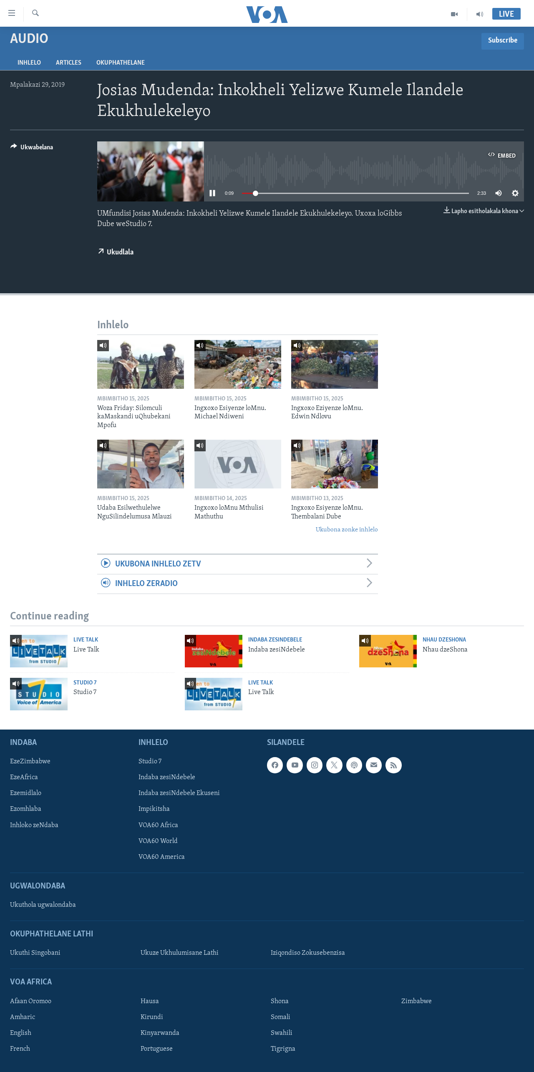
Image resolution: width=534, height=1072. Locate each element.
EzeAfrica (24, 777)
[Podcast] (354, 765)
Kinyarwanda (160, 1033)
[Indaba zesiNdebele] (213, 651)
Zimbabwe (416, 1001)
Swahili (281, 1033)
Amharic (22, 1017)
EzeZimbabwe (30, 761)
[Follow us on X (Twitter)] (334, 765)
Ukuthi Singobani (35, 953)
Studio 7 (85, 683)
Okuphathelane (120, 63)
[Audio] (479, 14)
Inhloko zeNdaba (34, 825)
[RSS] (393, 765)
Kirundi (152, 1017)
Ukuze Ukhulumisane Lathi (180, 953)
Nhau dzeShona (444, 640)
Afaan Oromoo (30, 1001)
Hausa (150, 1001)
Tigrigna (283, 1049)
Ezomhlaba (25, 809)
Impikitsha (154, 809)
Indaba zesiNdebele (275, 640)
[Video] (454, 14)
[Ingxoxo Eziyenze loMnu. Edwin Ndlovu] (334, 364)
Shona (280, 1001)
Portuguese (157, 1049)
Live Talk (85, 640)
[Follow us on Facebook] (275, 765)
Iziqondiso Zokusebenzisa (308, 953)
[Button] (31, 149)
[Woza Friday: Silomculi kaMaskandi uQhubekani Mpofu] (140, 364)
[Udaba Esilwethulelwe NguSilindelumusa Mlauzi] (140, 464)
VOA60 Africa (158, 825)
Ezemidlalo (25, 793)
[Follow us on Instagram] (314, 765)
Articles (68, 63)
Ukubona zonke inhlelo (347, 530)
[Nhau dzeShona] (388, 651)
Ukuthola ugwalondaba (43, 905)
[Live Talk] (39, 651)
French (20, 1049)
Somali (280, 1017)
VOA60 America (162, 856)
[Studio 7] (39, 694)
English (20, 1033)
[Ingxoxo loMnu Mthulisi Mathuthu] (237, 464)
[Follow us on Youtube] (294, 765)
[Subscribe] (374, 765)
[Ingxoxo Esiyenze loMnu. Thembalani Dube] (334, 464)
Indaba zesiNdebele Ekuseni (179, 793)
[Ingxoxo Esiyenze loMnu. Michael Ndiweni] (237, 364)
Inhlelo (29, 63)
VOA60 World (158, 841)
